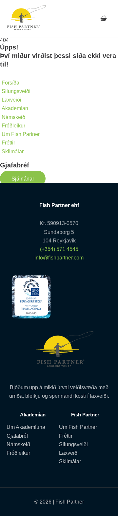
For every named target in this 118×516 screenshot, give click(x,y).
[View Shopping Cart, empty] (103, 18)
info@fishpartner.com (59, 257)
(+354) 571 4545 (59, 249)
